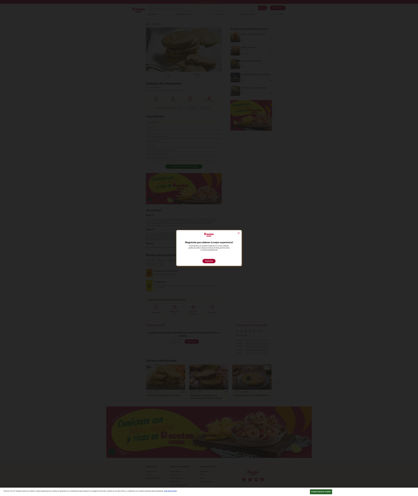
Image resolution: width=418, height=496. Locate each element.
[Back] (239, 233)
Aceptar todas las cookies (321, 492)
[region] (209, 492)
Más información (170, 491)
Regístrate (209, 261)
